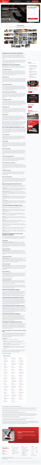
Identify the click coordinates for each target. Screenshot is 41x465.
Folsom (14, 370)
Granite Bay (6, 373)
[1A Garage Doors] (5, 1)
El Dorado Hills (22, 364)
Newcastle (6, 381)
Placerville (14, 384)
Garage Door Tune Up (24, 455)
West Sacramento (6, 399)
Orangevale (22, 381)
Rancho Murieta (14, 387)
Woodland (14, 401)
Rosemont (22, 390)
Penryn (6, 384)
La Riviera (14, 373)
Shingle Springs (22, 393)
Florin (6, 370)
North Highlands (14, 381)
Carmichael (14, 361)
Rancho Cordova (6, 387)
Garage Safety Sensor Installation (24, 454)
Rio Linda (6, 390)
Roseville (6, 393)
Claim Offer (30, 114)
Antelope (6, 359)
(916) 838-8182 (28, 1)
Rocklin (14, 390)
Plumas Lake (22, 384)
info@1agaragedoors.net (5, 451)
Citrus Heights (22, 361)
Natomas (22, 379)
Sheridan (14, 393)
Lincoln (6, 376)
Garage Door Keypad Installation (24, 452)
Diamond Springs (14, 364)
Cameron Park (6, 361)
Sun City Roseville (14, 396)
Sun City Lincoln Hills (6, 396)
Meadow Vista (14, 379)
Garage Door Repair (24, 448)
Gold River (22, 370)
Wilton (22, 399)
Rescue (22, 387)
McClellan (6, 379)
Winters (6, 401)
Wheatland (14, 399)
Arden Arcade (14, 359)
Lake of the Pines (22, 373)
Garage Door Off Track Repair (25, 450)
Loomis (14, 376)
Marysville (22, 376)
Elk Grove (6, 367)
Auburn (22, 359)
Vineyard (22, 396)
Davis (6, 364)
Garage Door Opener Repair (25, 449)
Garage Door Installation (25, 447)
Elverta (14, 367)
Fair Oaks (22, 367)
